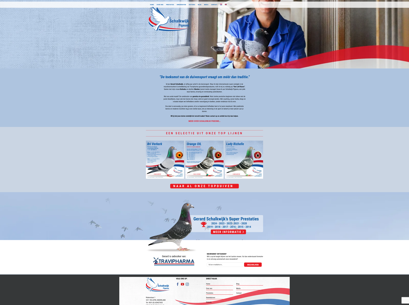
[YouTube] (182, 286)
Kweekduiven (210, 300)
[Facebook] (177, 286)
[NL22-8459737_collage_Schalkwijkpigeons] (165, 160)
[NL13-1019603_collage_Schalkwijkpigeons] (204, 160)
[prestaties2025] (204, 204)
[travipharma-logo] (174, 258)
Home (208, 286)
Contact (239, 295)
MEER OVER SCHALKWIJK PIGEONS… (204, 121)
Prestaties (209, 295)
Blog (237, 286)
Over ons (209, 291)
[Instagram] (187, 286)
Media (238, 291)
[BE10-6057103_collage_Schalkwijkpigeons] (244, 160)
